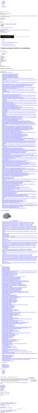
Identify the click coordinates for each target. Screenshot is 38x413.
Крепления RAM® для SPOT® (18, 176)
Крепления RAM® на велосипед (18, 119)
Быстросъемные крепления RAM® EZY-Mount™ (26, 138)
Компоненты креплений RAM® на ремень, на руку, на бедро (12, 315)
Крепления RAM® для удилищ (18, 131)
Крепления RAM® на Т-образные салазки (9, 302)
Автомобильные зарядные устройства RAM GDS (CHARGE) (12, 288)
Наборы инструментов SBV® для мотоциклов (9, 347)
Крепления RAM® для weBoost (18, 182)
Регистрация (4, 6)
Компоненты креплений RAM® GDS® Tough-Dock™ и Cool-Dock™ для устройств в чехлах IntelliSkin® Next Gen (19, 198)
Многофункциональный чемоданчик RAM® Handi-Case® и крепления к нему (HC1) (20, 156)
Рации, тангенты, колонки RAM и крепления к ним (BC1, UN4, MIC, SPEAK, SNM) (18, 97)
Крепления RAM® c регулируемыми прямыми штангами (11, 297)
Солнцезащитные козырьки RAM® (19, 152)
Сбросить (3, 54)
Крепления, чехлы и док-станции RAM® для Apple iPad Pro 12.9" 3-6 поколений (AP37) (19, 206)
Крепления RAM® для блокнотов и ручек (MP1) (26, 154)
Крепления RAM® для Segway (17, 183)
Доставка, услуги (11, 189)
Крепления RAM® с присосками (18, 86)
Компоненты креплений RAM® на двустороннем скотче (11, 313)
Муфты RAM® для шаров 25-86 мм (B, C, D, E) (9, 271)
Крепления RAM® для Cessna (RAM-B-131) (24, 180)
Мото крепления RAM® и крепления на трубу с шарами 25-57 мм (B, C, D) (14, 276)
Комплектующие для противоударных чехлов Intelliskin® (11, 289)
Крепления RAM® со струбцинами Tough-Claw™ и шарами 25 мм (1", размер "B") (19, 116)
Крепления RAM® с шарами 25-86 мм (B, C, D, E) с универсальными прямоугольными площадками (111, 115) (19, 272)
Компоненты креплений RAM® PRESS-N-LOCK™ (27, 181)
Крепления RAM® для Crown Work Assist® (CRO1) (27, 173)
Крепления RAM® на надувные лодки (21, 134)
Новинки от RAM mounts (6, 266)
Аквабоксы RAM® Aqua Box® (7, 316)
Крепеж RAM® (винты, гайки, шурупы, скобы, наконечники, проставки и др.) (18, 184)
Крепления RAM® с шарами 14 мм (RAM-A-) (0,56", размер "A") (12, 323)
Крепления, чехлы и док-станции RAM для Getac (26, 168)
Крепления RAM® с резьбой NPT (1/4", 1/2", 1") (26, 125)
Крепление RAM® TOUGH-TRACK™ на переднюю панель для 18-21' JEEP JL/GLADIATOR (19, 163)
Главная (3, 1)
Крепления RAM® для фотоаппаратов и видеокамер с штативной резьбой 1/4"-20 (19, 95)
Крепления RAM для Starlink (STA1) (20, 201)
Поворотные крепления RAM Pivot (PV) (22, 172)
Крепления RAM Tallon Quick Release (21, 199)
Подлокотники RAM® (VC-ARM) (8, 177)
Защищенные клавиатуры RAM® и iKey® (23, 187)
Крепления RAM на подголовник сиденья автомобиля (10, 310)
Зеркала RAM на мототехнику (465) (20, 161)
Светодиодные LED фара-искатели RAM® (23, 120)
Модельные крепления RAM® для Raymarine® (9, 301)
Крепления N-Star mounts (15, 76)
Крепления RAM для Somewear (18, 200)
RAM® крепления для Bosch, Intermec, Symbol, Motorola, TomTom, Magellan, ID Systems (20, 171)
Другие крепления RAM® (15, 188)
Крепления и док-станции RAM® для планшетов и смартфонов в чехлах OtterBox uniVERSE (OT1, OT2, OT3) (19, 204)
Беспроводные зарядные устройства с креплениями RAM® (11, 278)
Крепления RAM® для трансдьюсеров (8, 305)
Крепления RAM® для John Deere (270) (21, 175)
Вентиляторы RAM (12, 193)
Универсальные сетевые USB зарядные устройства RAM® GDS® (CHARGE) (14, 350)
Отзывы (3, 2)
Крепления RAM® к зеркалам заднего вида (23, 162)
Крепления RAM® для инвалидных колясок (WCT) (27, 149)
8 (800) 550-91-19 (3, 13)
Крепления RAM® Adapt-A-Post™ (19, 136)
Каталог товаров (7, 36)
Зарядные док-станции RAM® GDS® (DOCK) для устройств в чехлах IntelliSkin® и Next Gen (19, 194)
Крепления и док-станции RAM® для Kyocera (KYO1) (29, 169)
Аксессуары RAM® (12, 186)
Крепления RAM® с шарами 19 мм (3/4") (22, 160)
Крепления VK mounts (13, 74)
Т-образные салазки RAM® (16, 130)
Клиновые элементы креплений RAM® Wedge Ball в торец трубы (12, 320)
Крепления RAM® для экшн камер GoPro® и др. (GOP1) (12, 94)
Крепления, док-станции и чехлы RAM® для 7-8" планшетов (12, 282)
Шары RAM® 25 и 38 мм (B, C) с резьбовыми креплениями (11, 290)
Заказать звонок (8, 13)
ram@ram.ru (33, 378)
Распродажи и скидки (5, 365)
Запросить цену (8, 411)
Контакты (3, 371)
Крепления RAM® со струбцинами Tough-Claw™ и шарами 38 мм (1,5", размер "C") (19, 118)
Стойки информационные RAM (18, 185)
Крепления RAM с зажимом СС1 (18, 139)
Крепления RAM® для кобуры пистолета (22, 174)
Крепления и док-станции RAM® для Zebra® (24, 126)
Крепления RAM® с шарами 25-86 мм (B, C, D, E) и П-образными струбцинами (15, 285)
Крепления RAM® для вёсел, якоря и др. (22, 135)
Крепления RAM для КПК (15, 202)
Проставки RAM (11, 178)
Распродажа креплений (14, 77)
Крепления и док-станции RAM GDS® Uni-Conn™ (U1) (11, 279)
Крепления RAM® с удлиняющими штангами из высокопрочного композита (18, 108)
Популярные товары (5, 364)
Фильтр (1, 55)
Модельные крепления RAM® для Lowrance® (25, 127)
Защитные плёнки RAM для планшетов (22, 195)
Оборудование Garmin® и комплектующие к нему (27, 190)
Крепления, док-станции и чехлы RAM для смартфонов (11, 277)
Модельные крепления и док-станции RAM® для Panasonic (11, 328)
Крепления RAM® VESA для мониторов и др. (25, 85)
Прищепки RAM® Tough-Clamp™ (7, 317)
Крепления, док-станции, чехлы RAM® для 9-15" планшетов (12, 283)
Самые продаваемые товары (4, 210)
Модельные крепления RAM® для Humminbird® (26, 128)
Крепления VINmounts (13, 75)
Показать (3, 53)
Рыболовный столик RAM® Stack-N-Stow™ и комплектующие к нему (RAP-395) (18, 133)
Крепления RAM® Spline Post (17, 137)
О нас (3, 4)
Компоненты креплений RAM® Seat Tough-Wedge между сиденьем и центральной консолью (19, 151)
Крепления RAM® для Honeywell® (7, 329)
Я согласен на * (9, 402)
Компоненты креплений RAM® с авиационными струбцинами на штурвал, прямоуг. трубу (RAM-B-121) (19, 141)
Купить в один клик (10, 403)
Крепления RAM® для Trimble (17, 170)
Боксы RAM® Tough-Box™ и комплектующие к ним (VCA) (11, 339)
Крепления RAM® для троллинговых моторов (25, 84)
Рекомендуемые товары (6, 366)
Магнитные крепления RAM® (17, 106)
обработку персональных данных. (11, 402)
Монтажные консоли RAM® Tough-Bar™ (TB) (25, 121)
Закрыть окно (2, 30)
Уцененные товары (5, 367)
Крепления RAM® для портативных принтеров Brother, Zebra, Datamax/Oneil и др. (19, 165)
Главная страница (3, 71)
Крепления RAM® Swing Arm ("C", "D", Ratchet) (10, 273)
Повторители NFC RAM (15, 207)
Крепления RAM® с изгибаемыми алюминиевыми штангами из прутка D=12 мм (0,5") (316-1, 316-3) (18, 123)
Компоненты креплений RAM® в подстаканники (26, 145)
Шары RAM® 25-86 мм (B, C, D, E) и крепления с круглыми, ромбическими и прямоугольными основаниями (19, 79)
